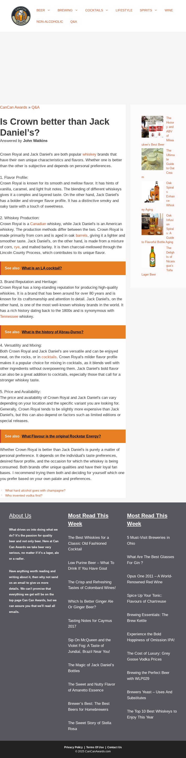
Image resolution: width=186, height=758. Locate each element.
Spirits (146, 10)
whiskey (89, 154)
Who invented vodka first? (23, 495)
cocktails (49, 357)
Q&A (73, 21)
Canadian (38, 224)
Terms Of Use (95, 747)
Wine (169, 10)
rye (17, 247)
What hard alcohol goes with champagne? (35, 490)
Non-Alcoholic (50, 21)
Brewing (65, 10)
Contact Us (114, 747)
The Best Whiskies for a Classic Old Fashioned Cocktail (88, 543)
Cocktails (94, 10)
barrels (82, 235)
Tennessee (9, 316)
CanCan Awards (13, 107)
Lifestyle (124, 10)
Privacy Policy (73, 747)
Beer (41, 10)
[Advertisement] (93, 66)
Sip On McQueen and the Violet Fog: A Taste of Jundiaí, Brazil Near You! (89, 646)
